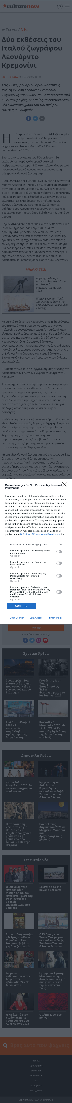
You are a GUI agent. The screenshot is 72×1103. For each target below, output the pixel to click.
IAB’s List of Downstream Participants (40, 534)
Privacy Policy (55, 617)
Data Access (36, 617)
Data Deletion (17, 617)
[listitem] (36, 544)
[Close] (65, 485)
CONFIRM (21, 606)
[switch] (59, 551)
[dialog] (36, 551)
